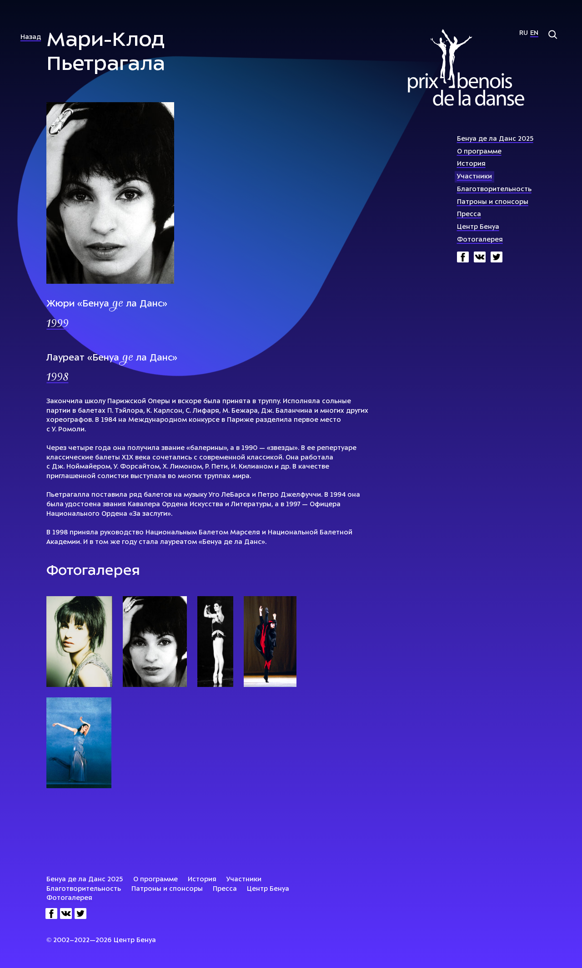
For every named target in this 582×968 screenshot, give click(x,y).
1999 (57, 324)
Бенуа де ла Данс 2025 (495, 139)
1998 (57, 378)
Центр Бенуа (478, 227)
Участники (474, 176)
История (471, 164)
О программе (479, 151)
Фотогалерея (480, 240)
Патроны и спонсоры (492, 202)
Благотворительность (494, 189)
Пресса (469, 214)
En (534, 33)
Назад (30, 37)
